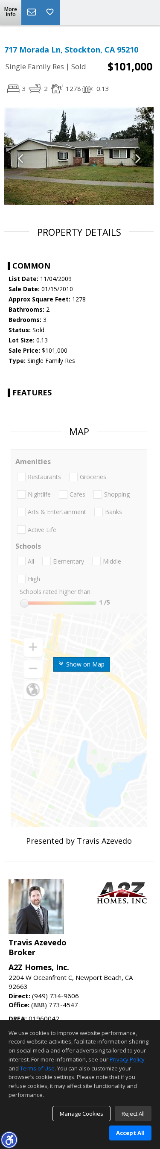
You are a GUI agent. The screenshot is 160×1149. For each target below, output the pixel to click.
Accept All (130, 1133)
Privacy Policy (127, 1059)
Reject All (133, 1113)
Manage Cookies (81, 1113)
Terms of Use (37, 1068)
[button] (9, 1139)
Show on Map (84, 664)
